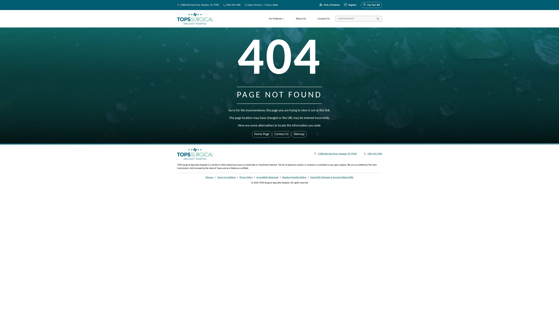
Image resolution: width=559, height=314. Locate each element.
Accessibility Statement (267, 177)
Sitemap (299, 134)
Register (353, 5)
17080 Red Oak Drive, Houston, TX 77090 (199, 5)
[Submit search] (378, 19)
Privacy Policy (246, 177)
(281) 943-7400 (233, 5)
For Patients (275, 18)
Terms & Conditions (226, 177)
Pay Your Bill (373, 5)
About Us (301, 18)
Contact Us (324, 18)
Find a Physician (332, 5)
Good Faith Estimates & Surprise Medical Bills (331, 177)
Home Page (261, 134)
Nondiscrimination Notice (294, 177)
